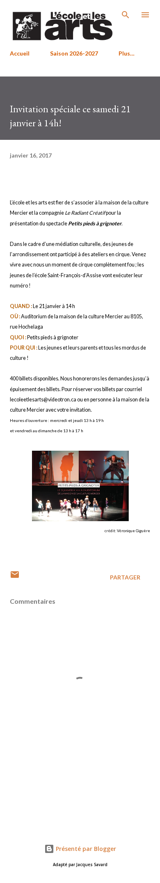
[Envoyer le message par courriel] (15, 577)
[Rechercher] (125, 15)
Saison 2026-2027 (74, 53)
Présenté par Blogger (85, 849)
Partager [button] (125, 577)
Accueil (20, 53)
